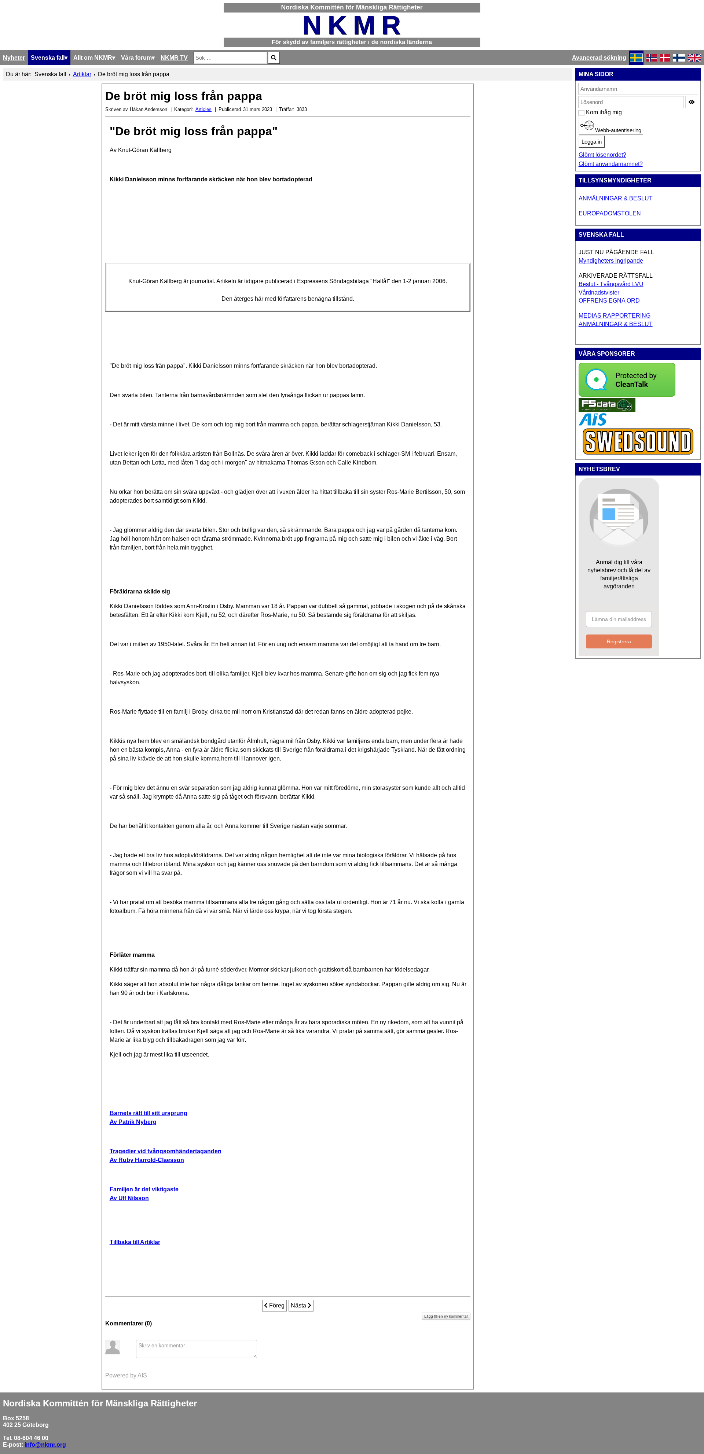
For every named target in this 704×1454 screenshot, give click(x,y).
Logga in (592, 142)
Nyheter (14, 58)
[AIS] (592, 424)
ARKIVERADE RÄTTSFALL (616, 276)
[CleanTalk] (627, 395)
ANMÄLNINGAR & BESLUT (616, 198)
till (135, 1242)
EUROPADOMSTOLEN (610, 213)
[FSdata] (607, 410)
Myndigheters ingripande (611, 261)
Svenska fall (48, 58)
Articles (203, 109)
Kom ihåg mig (590, 112)
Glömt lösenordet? (602, 155)
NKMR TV (174, 58)
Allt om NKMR (92, 58)
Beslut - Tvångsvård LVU (611, 284)
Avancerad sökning (599, 58)
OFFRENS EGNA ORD (609, 300)
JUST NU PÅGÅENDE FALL (616, 252)
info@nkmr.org (45, 1445)
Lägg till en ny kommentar (446, 1316)
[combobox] (230, 58)
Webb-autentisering (617, 130)
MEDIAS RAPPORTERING (614, 315)
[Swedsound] (638, 454)
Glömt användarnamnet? (611, 164)
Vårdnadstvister (599, 292)
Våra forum (136, 58)
